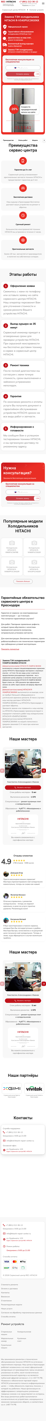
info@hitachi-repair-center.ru (18, 1233)
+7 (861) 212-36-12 (28, 1)
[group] (11, 1090)
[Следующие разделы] (44, 140)
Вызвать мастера (24, 787)
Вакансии (5, 1296)
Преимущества (8, 140)
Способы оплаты (8, 1316)
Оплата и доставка (9, 1288)
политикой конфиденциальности (23, 80)
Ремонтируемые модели (11, 1304)
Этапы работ (22, 140)
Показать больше (23, 581)
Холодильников (24, 1332)
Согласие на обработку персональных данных (21, 1312)
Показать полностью (10, 649)
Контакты (5, 1292)
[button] (44, 770)
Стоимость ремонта (9, 1284)
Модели (35, 140)
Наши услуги (6, 1308)
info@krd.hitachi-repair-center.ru (20, 1141)
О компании (6, 1300)
